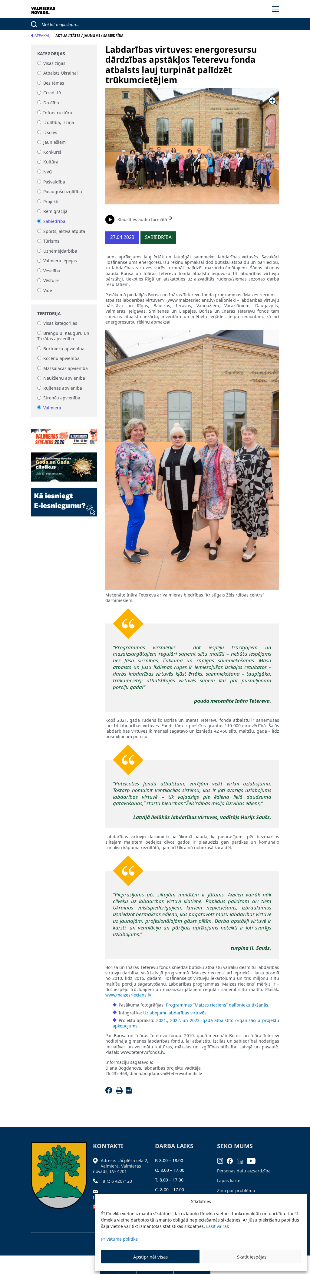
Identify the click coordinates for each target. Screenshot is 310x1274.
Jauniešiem (54, 142)
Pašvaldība (54, 182)
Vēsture (51, 281)
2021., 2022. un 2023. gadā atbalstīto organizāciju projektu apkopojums (196, 1023)
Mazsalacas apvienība (65, 368)
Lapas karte (228, 1180)
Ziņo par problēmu (236, 1190)
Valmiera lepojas (60, 261)
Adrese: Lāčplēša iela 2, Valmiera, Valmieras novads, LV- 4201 (120, 1166)
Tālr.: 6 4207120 (116, 1181)
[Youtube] (253, 1160)
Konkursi (52, 152)
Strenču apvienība (61, 398)
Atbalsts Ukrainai (60, 73)
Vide (47, 290)
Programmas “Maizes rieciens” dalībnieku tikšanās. (217, 1005)
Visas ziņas (54, 63)
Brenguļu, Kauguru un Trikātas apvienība (63, 335)
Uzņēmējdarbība (60, 251)
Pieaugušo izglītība (62, 192)
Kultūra (50, 162)
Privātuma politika (119, 1239)
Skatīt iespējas (251, 1257)
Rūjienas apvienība (62, 388)
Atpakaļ (42, 35)
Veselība (51, 271)
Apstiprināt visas (150, 1257)
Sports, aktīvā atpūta (64, 231)
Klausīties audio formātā (142, 219)
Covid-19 (52, 93)
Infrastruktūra (57, 113)
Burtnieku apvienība (63, 348)
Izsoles (50, 132)
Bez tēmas (53, 83)
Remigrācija (55, 211)
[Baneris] (64, 434)
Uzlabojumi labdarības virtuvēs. (175, 1013)
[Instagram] (222, 1160)
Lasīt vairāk (217, 1226)
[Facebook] (109, 1092)
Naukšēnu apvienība (64, 378)
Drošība (51, 103)
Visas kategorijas (60, 323)
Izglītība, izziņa (58, 123)
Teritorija (49, 313)
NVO (47, 172)
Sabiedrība (54, 221)
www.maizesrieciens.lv (128, 995)
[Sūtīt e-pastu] (97, 1191)
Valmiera (52, 408)
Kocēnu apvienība (61, 358)
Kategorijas (51, 53)
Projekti (50, 201)
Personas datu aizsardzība (244, 1171)
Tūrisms (51, 241)
